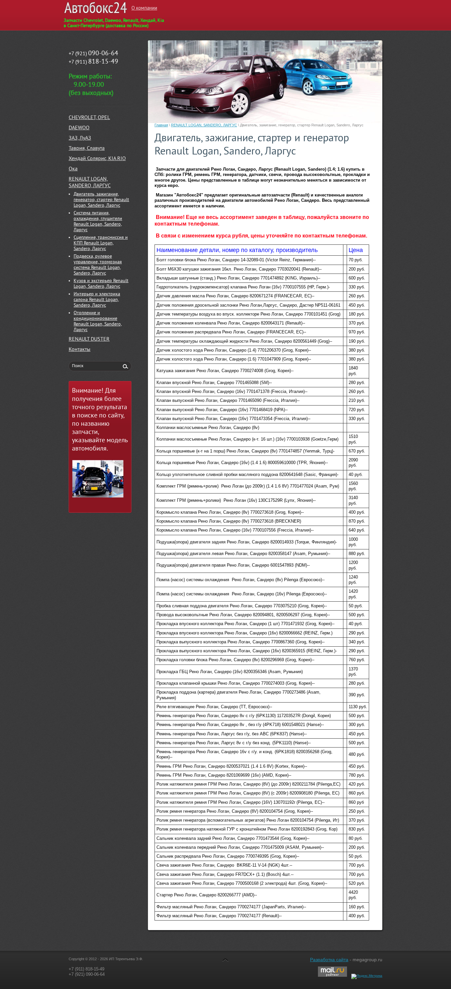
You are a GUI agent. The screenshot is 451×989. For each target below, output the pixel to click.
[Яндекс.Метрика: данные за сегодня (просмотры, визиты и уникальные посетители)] (366, 976)
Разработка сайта (329, 959)
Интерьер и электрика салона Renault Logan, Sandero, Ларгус (97, 299)
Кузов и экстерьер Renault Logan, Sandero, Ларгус (101, 283)
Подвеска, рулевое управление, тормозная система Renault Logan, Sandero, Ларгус (98, 265)
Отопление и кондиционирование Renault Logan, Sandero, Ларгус (98, 321)
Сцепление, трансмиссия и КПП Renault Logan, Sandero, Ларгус (101, 243)
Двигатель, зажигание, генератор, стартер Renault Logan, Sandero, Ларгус (101, 200)
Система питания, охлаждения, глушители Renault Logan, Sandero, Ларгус (98, 221)
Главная (161, 125)
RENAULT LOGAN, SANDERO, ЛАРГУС (204, 125)
